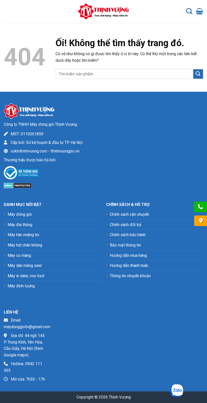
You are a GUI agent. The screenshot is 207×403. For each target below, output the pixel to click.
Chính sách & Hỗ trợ (48, 15)
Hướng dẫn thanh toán (129, 265)
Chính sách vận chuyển (129, 214)
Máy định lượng (21, 286)
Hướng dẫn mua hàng (128, 255)
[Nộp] (198, 74)
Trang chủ (14, 5)
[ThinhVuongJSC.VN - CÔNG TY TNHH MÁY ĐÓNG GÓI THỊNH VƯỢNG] (103, 11)
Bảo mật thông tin (125, 245)
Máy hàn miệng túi (23, 234)
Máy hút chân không (25, 245)
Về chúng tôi (37, 5)
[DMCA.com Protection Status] (18, 185)
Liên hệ (33, 25)
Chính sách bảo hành (128, 234)
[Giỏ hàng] (199, 11)
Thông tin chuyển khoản (130, 275)
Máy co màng (19, 255)
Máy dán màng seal (25, 265)
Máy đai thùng (20, 224)
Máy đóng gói (20, 214)
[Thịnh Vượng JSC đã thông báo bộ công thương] (21, 173)
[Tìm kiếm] (189, 11)
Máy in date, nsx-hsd (26, 275)
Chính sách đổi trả (125, 224)
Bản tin (11, 25)
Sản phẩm (14, 15)
